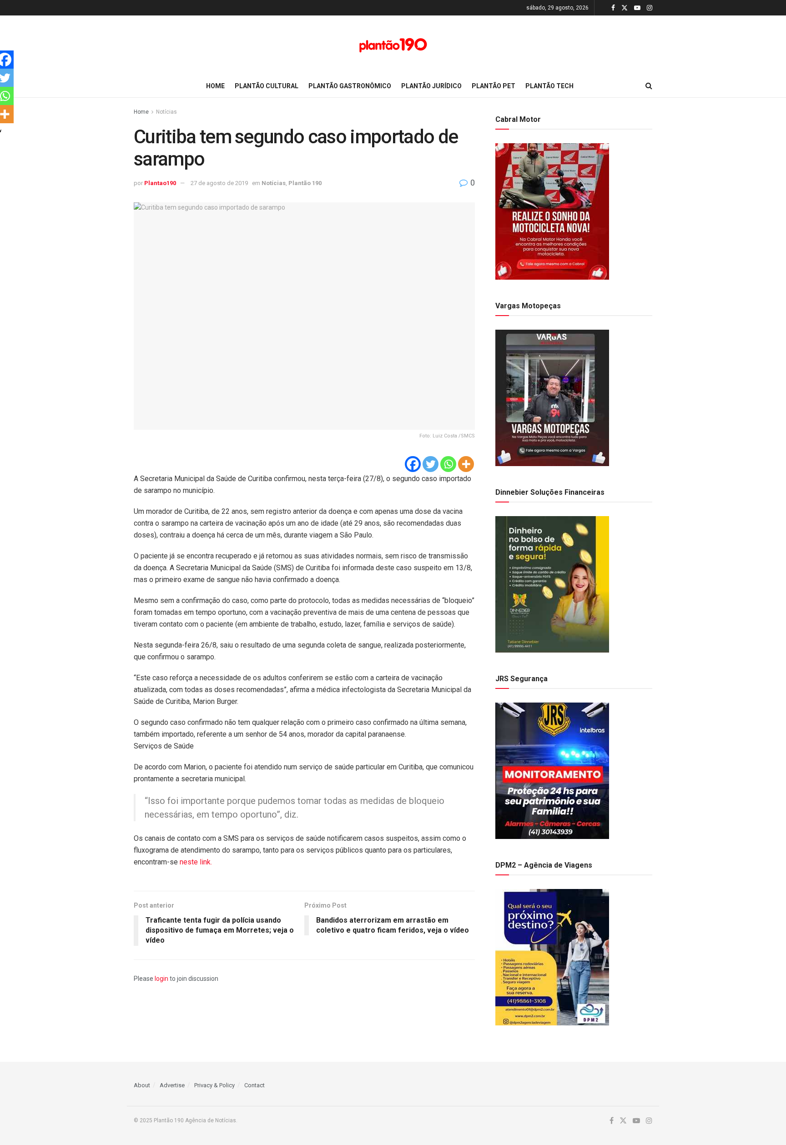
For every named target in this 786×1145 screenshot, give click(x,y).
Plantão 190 (305, 183)
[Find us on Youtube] (637, 8)
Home (215, 86)
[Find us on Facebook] (613, 8)
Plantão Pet (493, 86)
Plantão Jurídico (431, 86)
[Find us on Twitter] (624, 8)
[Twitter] (430, 464)
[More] (466, 464)
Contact (254, 1085)
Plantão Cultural (266, 86)
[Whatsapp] (448, 464)
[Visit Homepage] (393, 45)
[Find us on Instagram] (649, 8)
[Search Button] (648, 86)
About (142, 1085)
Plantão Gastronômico (349, 86)
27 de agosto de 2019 (219, 183)
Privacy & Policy (214, 1085)
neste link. (197, 862)
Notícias (166, 112)
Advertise (172, 1085)
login (161, 978)
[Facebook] (413, 464)
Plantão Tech (549, 86)
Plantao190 (160, 183)
